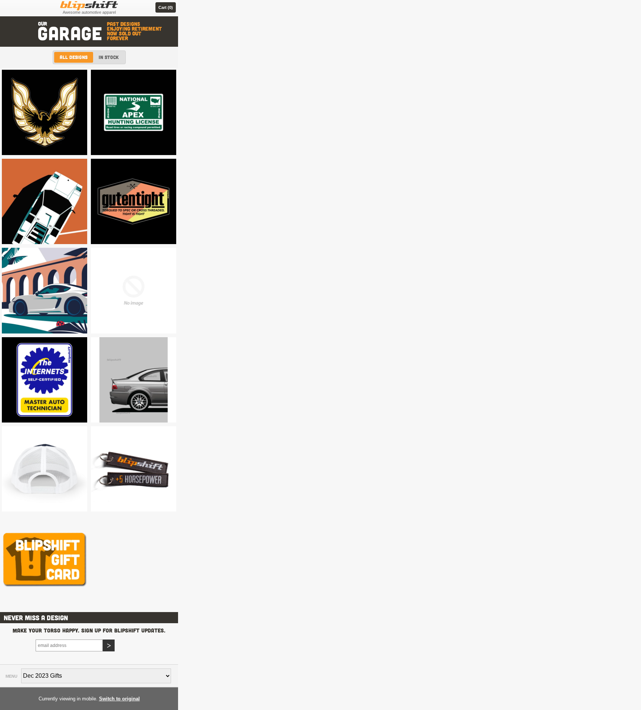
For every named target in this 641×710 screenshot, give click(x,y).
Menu (11, 676)
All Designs (74, 57)
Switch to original (119, 698)
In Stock (109, 57)
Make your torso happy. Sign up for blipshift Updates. (89, 630)
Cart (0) (165, 7)
